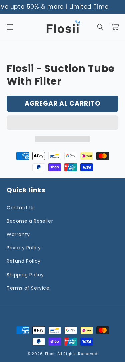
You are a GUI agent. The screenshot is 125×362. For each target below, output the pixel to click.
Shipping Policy (25, 274)
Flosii (50, 353)
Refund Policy (24, 261)
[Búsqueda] (100, 27)
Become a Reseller (30, 221)
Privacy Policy (24, 247)
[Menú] (10, 27)
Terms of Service (28, 288)
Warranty (18, 234)
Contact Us (21, 207)
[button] (62, 123)
